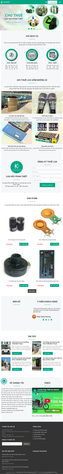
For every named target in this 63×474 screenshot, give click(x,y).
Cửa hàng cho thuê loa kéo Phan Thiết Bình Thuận (51, 343)
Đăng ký (26, 444)
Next (61, 17)
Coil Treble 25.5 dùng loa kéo (47, 240)
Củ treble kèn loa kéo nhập (16, 281)
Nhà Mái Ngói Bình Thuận (50, 472)
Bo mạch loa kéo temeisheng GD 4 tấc (47, 281)
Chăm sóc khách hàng (40, 430)
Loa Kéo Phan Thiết (21, 472)
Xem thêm (32, 291)
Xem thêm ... (17, 353)
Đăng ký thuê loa (47, 185)
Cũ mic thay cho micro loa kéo (16, 240)
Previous (1, 17)
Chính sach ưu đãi (39, 434)
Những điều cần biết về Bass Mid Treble (13, 454)
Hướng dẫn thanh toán (40, 432)
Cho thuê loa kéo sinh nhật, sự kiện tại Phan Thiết (52, 359)
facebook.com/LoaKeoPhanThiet (15, 410)
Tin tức (32, 336)
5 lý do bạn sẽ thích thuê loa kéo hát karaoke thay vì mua (15, 460)
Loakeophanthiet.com (11, 408)
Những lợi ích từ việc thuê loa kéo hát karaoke (15, 467)
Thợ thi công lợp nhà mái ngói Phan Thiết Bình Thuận (21, 359)
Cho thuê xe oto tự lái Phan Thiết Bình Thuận (20, 343)
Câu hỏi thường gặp (39, 439)
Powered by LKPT (32, 472)
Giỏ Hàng (25, 244)
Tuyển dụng (37, 436)
